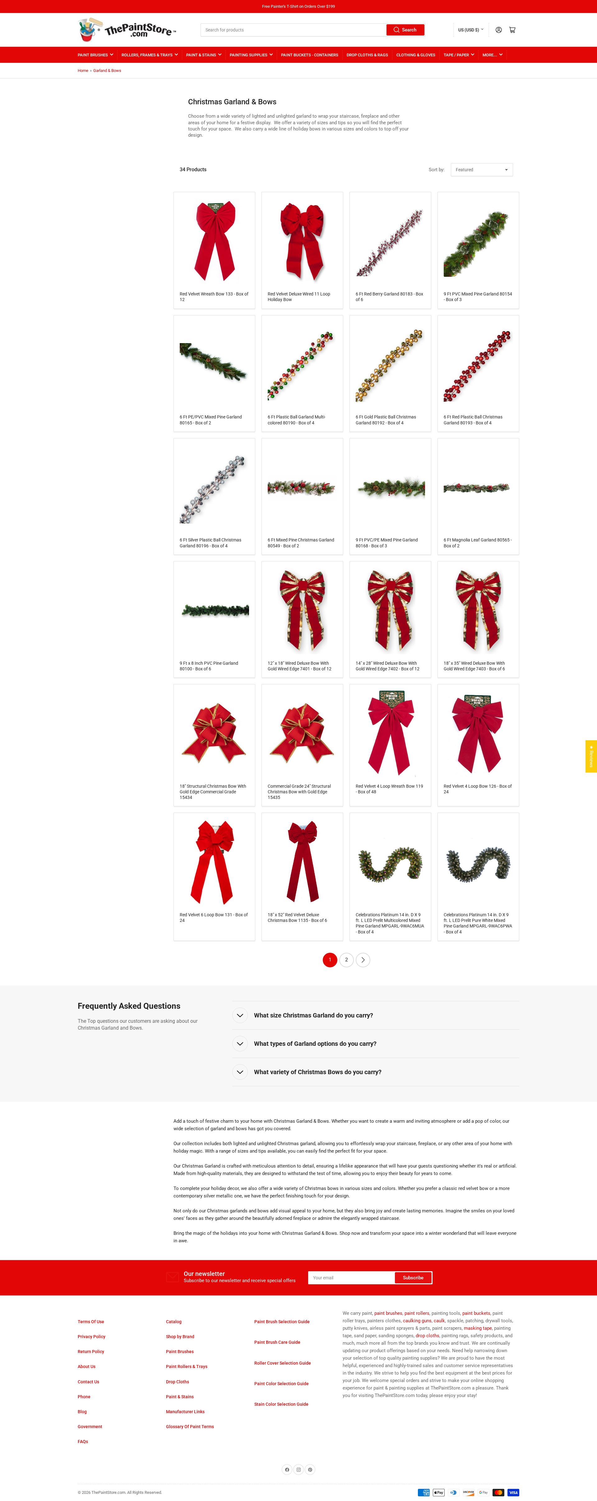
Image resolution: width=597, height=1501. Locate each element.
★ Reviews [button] (591, 756)
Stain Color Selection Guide (281, 1404)
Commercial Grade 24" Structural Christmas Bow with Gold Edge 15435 (299, 792)
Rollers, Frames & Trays (147, 55)
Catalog (174, 1321)
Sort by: (437, 169)
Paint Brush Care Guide (277, 1342)
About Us (86, 1366)
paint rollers (417, 1313)
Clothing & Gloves (415, 55)
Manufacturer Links (185, 1411)
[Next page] (363, 960)
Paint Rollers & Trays (186, 1366)
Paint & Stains (201, 55)
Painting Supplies (248, 55)
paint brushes (388, 1313)
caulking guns (417, 1321)
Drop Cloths (177, 1381)
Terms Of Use (91, 1321)
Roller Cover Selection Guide (282, 1363)
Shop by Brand (180, 1336)
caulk (439, 1321)
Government (90, 1426)
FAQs (83, 1441)
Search (409, 30)
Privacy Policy (91, 1336)
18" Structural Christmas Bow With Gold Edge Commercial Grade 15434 (213, 792)
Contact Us (88, 1381)
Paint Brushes (93, 55)
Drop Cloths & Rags (367, 55)
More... (490, 55)
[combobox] (313, 29)
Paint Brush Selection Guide (282, 1321)
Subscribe (413, 1278)
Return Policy (91, 1351)
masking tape (478, 1328)
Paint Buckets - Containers (309, 55)
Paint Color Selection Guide (281, 1383)
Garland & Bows (107, 70)
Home (83, 70)
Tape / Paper (456, 55)
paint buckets (476, 1313)
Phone (84, 1396)
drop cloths (427, 1335)
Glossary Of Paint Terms (190, 1426)
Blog (82, 1411)
